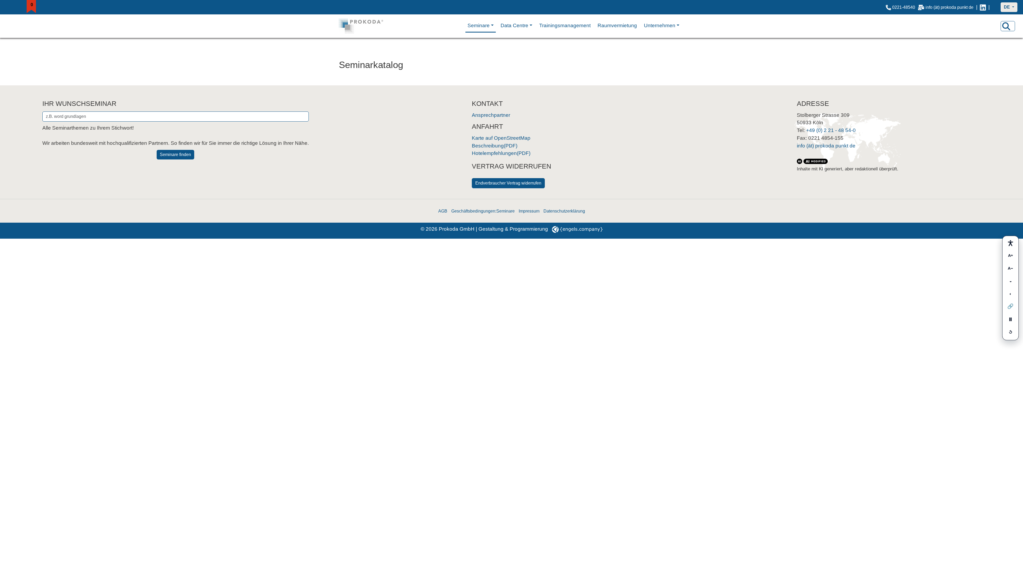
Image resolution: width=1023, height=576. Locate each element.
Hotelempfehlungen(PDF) (501, 153)
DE (1007, 7)
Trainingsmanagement (565, 25)
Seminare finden (175, 154)
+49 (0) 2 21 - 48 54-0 (831, 130)
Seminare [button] (479, 25)
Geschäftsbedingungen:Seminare (483, 211)
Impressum (529, 211)
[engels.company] (577, 229)
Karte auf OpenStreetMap (501, 138)
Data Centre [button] (514, 25)
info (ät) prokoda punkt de (948, 7)
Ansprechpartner (491, 115)
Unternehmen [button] (659, 25)
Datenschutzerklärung (564, 211)
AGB (442, 211)
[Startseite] (366, 26)
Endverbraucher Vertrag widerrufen (508, 183)
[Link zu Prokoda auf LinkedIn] (983, 7)
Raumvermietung (617, 25)
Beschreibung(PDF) (494, 146)
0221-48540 (903, 7)
